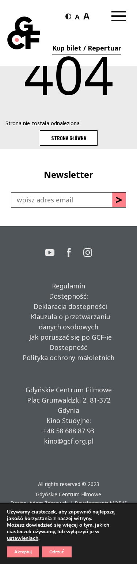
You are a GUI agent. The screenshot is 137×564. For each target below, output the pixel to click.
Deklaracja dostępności (68, 306)
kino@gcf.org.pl (69, 441)
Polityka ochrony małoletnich (68, 357)
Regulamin (68, 285)
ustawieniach (22, 538)
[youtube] (56, 253)
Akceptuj (23, 552)
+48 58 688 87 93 (68, 430)
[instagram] (87, 253)
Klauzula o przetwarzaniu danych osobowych (68, 321)
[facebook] (75, 253)
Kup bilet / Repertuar (86, 48)
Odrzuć (56, 552)
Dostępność (68, 347)
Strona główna (68, 138)
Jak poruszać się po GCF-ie (69, 337)
